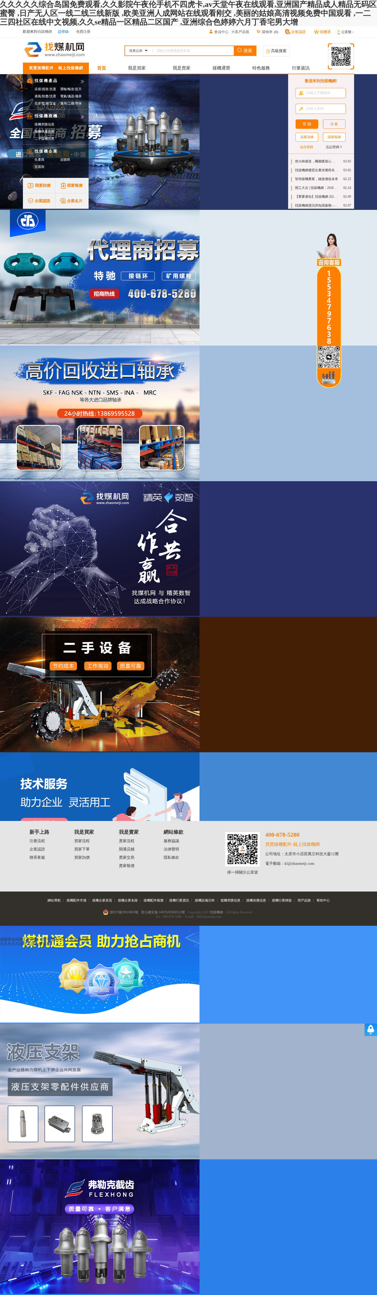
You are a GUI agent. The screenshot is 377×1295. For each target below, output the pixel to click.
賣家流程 (126, 841)
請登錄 (63, 32)
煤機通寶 (221, 68)
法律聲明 (171, 849)
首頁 (101, 68)
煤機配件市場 (76, 900)
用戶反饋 (304, 900)
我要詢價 (43, 185)
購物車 (267, 32)
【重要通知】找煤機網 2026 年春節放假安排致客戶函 (316, 197)
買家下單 (82, 849)
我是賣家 (181, 68)
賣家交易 (126, 857)
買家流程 (82, 841)
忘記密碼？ (334, 147)
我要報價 (75, 185)
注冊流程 (37, 841)
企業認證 (42, 201)
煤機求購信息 (44, 124)
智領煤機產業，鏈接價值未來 (316, 179)
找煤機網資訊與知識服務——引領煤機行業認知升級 (316, 205)
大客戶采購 (240, 32)
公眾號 (346, 32)
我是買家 (137, 68)
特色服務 (261, 68)
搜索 (247, 50)
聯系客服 (37, 857)
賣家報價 (126, 866)
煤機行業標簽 (282, 900)
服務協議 (171, 841)
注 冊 (334, 124)
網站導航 (54, 900)
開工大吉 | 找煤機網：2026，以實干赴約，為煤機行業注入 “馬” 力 (316, 188)
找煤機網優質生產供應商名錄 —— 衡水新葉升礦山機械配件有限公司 (316, 170)
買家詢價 (82, 857)
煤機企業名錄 (128, 900)
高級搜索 (278, 51)
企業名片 (75, 201)
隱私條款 (171, 857)
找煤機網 (216, 912)
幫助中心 (323, 900)
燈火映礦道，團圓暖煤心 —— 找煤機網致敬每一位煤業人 (316, 161)
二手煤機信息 (44, 139)
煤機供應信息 (44, 131)
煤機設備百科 (205, 900)
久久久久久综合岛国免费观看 (25, 944)
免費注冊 (83, 32)
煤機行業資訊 (179, 900)
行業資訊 (301, 68)
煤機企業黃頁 (102, 900)
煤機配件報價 (153, 900)
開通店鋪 (126, 849)
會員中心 (221, 32)
